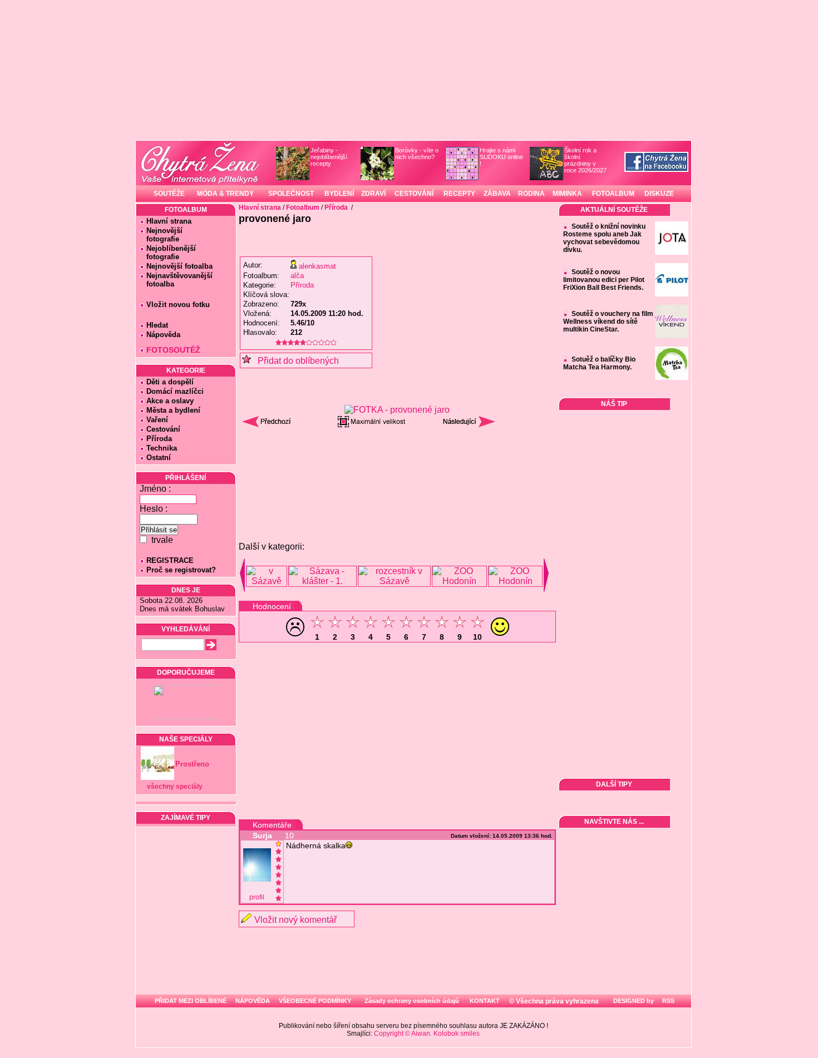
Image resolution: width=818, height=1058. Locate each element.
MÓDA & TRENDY (225, 193)
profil (256, 897)
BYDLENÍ (339, 193)
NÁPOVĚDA (252, 1000)
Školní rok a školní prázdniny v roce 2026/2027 (585, 160)
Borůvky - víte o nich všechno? (416, 153)
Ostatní (158, 457)
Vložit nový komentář (295, 919)
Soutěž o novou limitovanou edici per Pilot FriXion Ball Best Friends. (603, 279)
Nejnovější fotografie (161, 234)
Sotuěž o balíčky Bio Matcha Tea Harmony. (599, 363)
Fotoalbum (302, 207)
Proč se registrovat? (181, 570)
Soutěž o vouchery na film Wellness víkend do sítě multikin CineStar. (608, 321)
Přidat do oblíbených (295, 360)
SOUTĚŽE (169, 193)
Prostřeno (192, 764)
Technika (161, 448)
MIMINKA (567, 193)
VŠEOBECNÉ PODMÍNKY (315, 1000)
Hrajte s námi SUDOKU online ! (501, 157)
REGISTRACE (170, 560)
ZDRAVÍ (373, 193)
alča (297, 275)
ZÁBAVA (497, 193)
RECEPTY (459, 193)
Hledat (157, 325)
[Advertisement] (397, 461)
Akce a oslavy (170, 401)
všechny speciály (175, 786)
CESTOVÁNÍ (414, 193)
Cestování (163, 429)
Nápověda (163, 334)
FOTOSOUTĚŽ (173, 349)
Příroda (159, 438)
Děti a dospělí (170, 382)
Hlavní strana (168, 221)
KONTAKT (485, 1000)
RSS (667, 1000)
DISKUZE (659, 193)
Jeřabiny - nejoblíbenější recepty (329, 157)
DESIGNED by (633, 1000)
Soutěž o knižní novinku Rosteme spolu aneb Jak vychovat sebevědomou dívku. (604, 238)
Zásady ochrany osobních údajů (411, 1000)
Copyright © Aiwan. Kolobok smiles (427, 1033)
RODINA (531, 193)
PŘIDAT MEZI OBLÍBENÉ (190, 1000)
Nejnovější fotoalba (179, 266)
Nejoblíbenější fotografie (168, 252)
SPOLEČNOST (291, 193)
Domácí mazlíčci (175, 391)
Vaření (157, 420)
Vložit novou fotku (178, 304)
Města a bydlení (173, 410)
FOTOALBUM (613, 193)
